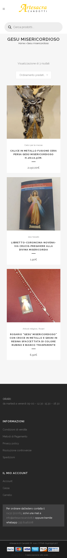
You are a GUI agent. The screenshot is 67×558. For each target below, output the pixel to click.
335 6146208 (25, 522)
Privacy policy (11, 443)
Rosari (41, 328)
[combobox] (33, 75)
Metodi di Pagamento (15, 436)
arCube (52, 555)
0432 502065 (14, 513)
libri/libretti (33, 237)
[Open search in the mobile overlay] (33, 26)
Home (21, 43)
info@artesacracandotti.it (20, 517)
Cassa (6, 488)
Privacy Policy (18, 555)
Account (7, 481)
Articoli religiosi (30, 328)
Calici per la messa (33, 145)
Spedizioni (9, 457)
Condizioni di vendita (15, 429)
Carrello (7, 495)
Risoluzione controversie (17, 450)
